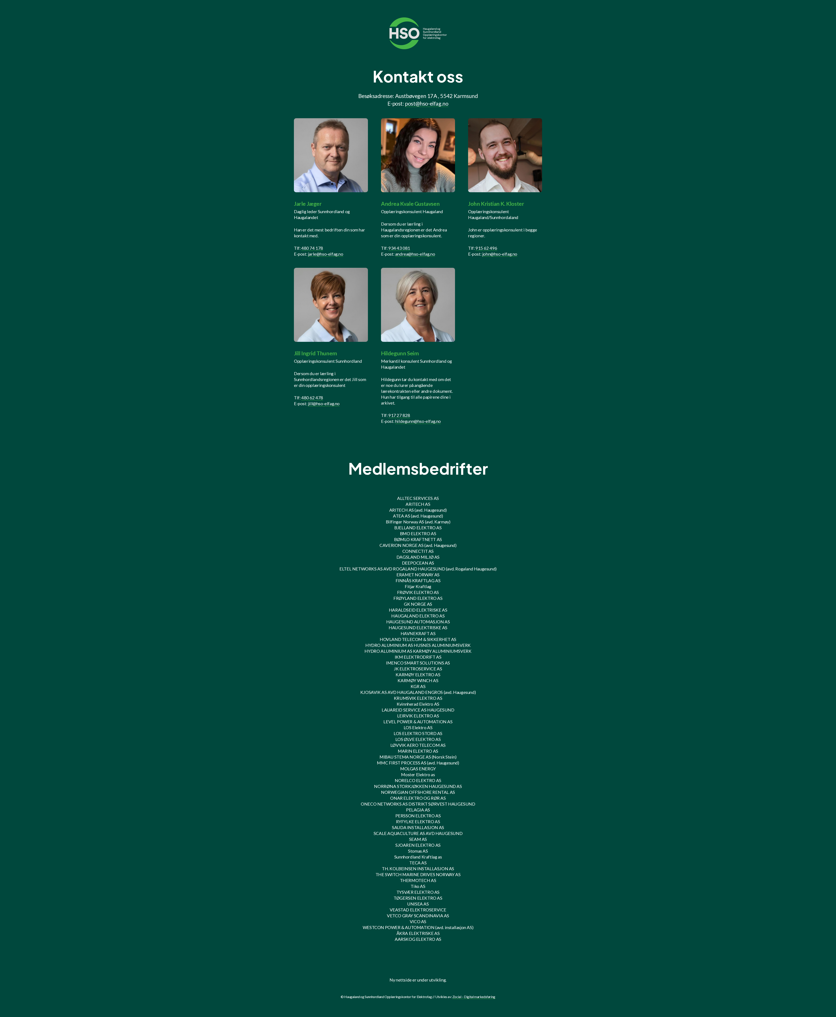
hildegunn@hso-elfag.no (418, 421)
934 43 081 (399, 248)
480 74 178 (312, 248)
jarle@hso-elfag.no (325, 253)
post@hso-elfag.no (426, 103)
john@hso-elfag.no (499, 253)
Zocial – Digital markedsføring (473, 997)
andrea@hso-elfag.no (415, 253)
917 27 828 (399, 415)
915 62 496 (486, 248)
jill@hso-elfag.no (324, 403)
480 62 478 (312, 397)
